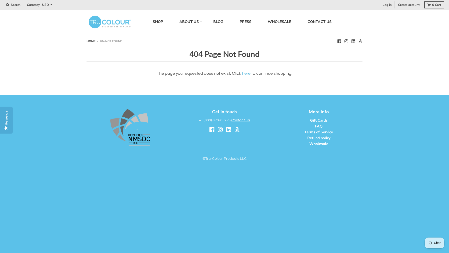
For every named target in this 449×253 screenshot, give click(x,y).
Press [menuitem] (245, 21)
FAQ (318, 126)
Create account (409, 5)
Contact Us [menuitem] (320, 21)
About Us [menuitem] (189, 21)
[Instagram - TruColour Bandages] (346, 41)
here (246, 73)
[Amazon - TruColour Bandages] (360, 41)
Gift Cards (319, 120)
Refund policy (318, 138)
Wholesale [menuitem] (279, 21)
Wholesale (318, 143)
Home (91, 41)
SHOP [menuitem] (158, 21)
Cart (436, 5)
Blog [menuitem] (218, 21)
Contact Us (240, 120)
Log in (387, 5)
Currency (33, 5)
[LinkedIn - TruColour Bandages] (353, 41)
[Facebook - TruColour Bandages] (339, 41)
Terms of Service (318, 132)
